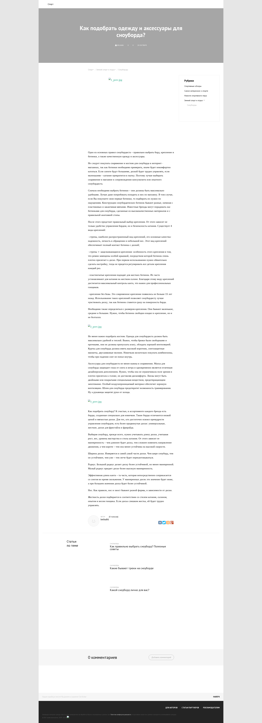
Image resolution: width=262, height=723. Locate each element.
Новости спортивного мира (195, 95)
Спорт (50, 4)
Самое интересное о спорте (196, 91)
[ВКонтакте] (160, 522)
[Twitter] (164, 522)
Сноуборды (123, 69)
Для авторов (172, 708)
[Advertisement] (131, 624)
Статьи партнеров (190, 708)
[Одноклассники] (168, 522)
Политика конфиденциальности (121, 715)
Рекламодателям (211, 708)
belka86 (105, 519)
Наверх (216, 697)
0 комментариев (102, 657)
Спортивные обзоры (192, 86)
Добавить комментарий (161, 657)
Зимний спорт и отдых (193, 100)
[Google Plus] (172, 522)
